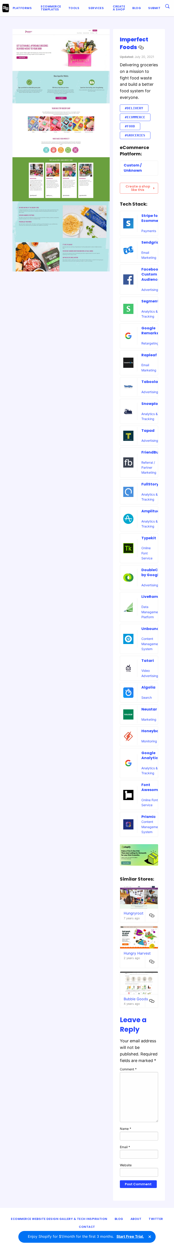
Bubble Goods (136, 999)
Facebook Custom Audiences (151, 274)
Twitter (156, 1219)
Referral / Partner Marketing (148, 468)
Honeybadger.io (157, 731)
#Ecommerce (135, 117)
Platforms (22, 8)
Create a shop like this (138, 188)
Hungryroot (133, 913)
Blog (136, 8)
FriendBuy (151, 452)
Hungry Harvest (137, 953)
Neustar (149, 709)
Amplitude (151, 511)
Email (125, 1147)
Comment (128, 1069)
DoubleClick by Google (153, 572)
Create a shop (119, 8)
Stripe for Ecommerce (152, 218)
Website (126, 1165)
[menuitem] (23, 8)
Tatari (147, 660)
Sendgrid (150, 242)
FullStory (150, 484)
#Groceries (135, 135)
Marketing (148, 719)
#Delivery (134, 108)
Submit (154, 8)
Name (125, 1129)
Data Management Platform (151, 612)
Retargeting (150, 343)
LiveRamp (150, 596)
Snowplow (151, 403)
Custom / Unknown (133, 168)
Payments (148, 231)
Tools (74, 8)
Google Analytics (150, 755)
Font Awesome (150, 787)
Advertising (149, 290)
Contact (87, 1227)
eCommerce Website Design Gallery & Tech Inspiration (59, 1219)
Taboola (149, 381)
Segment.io (152, 301)
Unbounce (151, 628)
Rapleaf (149, 355)
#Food (130, 126)
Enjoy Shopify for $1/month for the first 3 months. (86, 1236)
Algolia (148, 687)
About (136, 1219)
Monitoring (149, 741)
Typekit (148, 538)
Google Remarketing (154, 331)
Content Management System (151, 644)
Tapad (148, 430)
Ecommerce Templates (51, 8)
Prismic (148, 816)
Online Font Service (146, 553)
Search (146, 697)
